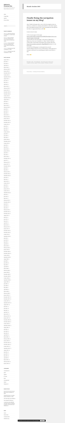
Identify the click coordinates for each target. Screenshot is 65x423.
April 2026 (6, 65)
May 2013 (5, 198)
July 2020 (5, 133)
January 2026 (6, 71)
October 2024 (6, 95)
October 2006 (6, 323)
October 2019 (6, 143)
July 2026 (5, 61)
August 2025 (6, 78)
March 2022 (6, 114)
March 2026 (6, 67)
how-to (46, 61)
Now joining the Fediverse (8, 400)
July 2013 (5, 194)
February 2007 (6, 316)
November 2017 (7, 158)
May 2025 (5, 82)
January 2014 (6, 188)
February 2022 (6, 116)
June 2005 (5, 354)
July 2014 (5, 185)
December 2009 (7, 251)
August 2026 (6, 59)
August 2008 (6, 281)
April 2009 (6, 266)
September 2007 (7, 302)
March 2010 (6, 245)
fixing (44, 61)
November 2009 (7, 253)
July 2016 (5, 167)
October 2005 (6, 346)
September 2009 (7, 257)
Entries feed (6, 414)
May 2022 (5, 112)
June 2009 (5, 262)
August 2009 (6, 259)
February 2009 (6, 270)
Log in (5, 412)
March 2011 (6, 224)
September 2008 (7, 280)
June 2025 (5, 80)
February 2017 (6, 162)
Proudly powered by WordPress (39, 71)
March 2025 (6, 86)
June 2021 (5, 128)
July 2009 (5, 261)
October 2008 (6, 278)
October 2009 (6, 255)
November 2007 (7, 298)
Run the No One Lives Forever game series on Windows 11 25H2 (9, 392)
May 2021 (5, 130)
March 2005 (6, 359)
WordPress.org (6, 418)
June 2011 (5, 219)
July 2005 (5, 352)
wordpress (43, 62)
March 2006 (6, 336)
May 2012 (5, 207)
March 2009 (6, 268)
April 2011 (6, 223)
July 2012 (5, 204)
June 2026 (5, 63)
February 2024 (6, 107)
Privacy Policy (6, 20)
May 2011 (5, 221)
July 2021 (5, 126)
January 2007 (6, 317)
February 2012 (6, 209)
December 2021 (7, 120)
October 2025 (6, 74)
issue (52, 61)
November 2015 (7, 173)
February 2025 (6, 88)
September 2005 (7, 348)
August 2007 (6, 304)
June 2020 (5, 135)
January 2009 (6, 272)
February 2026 (6, 69)
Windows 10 (6, 384)
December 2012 (7, 202)
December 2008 (7, 274)
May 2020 (5, 137)
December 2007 (7, 297)
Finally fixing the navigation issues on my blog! (40, 19)
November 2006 (7, 321)
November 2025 (7, 73)
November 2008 (7, 276)
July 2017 (5, 160)
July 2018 (5, 152)
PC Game (5, 376)
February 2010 (6, 247)
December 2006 (7, 319)
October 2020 (6, 131)
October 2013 (6, 190)
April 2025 (6, 84)
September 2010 (7, 236)
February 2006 (6, 338)
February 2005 (6, 361)
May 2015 (5, 179)
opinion (5, 374)
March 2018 (6, 156)
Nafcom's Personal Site (8, 5)
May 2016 (5, 169)
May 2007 (5, 310)
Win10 (5, 382)
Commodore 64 (6, 370)
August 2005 (6, 350)
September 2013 (7, 192)
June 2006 (5, 331)
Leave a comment (49, 62)
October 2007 (6, 300)
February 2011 (6, 226)
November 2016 (7, 166)
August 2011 (6, 215)
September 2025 (7, 76)
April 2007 (6, 312)
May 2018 (5, 154)
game (5, 372)
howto (49, 61)
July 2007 (5, 306)
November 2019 (7, 141)
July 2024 (5, 101)
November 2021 (7, 122)
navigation (29, 62)
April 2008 (6, 289)
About (5, 14)
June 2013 (5, 196)
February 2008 (6, 293)
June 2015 (5, 177)
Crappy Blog (6, 16)
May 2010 (5, 242)
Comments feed (6, 416)
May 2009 (5, 264)
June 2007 (5, 308)
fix (42, 61)
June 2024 (5, 103)
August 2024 (6, 99)
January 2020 (6, 139)
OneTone (32, 62)
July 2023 (5, 109)
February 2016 (6, 171)
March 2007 (6, 314)
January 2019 (6, 150)
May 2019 (5, 147)
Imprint (5, 18)
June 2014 (5, 186)
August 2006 (6, 327)
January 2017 (6, 164)
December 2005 (7, 342)
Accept (42, 420)
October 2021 (6, 124)
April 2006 (6, 335)
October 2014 (6, 183)
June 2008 (5, 285)
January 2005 (6, 363)
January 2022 (6, 118)
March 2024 (6, 105)
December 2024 (7, 92)
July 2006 (5, 329)
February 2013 (6, 200)
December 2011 (7, 211)
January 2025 (6, 90)
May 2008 (5, 287)
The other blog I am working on (9, 398)
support (36, 62)
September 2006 (7, 325)
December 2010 (7, 230)
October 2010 (6, 234)
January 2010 (6, 249)
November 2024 (7, 93)
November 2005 (7, 344)
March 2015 (6, 181)
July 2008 (5, 283)
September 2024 (7, 97)
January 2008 (6, 295)
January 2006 (6, 340)
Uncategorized (6, 380)
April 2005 (6, 357)
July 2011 (5, 217)
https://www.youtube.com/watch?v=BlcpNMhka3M (38, 44)
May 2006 (5, 333)
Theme (39, 62)
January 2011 (6, 228)
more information (36, 420)
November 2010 (7, 232)
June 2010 (5, 240)
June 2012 (5, 205)
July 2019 (5, 145)
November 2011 (7, 213)
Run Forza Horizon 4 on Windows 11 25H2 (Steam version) (9, 34)
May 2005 (5, 355)
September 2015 (7, 175)
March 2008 (6, 291)
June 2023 (5, 111)
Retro (5, 378)
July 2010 (5, 238)
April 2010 (6, 243)
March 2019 (6, 149)
